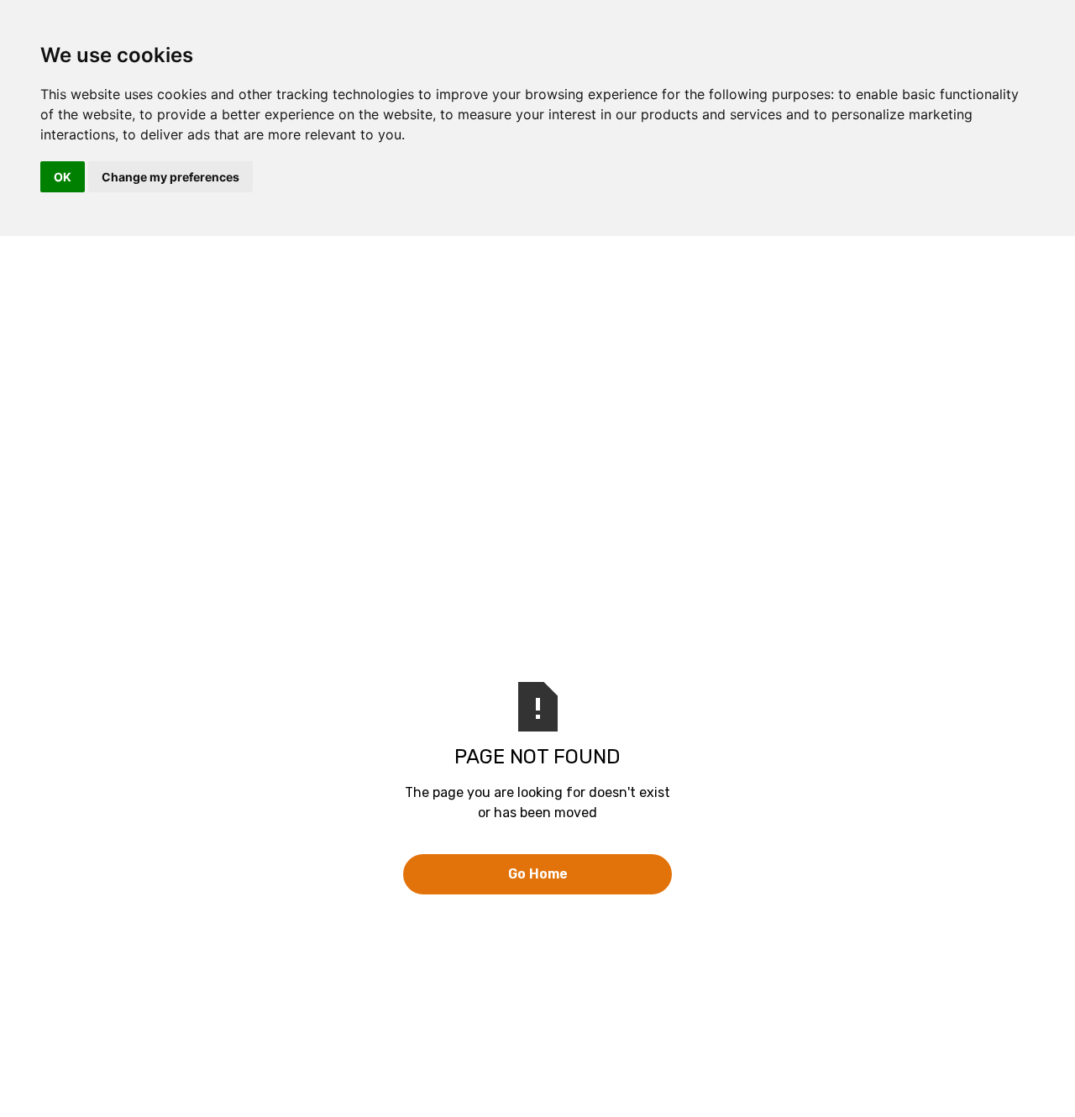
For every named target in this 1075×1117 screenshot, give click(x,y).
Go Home (538, 874)
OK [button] (62, 177)
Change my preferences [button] (170, 177)
